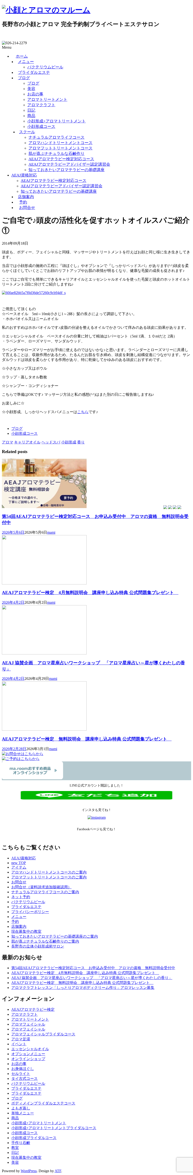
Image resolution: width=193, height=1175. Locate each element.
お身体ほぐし (22, 1069)
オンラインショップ (28, 1059)
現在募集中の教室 (26, 931)
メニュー (26, 61)
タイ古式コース (24, 1079)
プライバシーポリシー (30, 912)
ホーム (22, 56)
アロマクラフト (41, 105)
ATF (58, 1171)
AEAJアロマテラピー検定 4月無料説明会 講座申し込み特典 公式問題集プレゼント (90, 592)
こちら (82, 412)
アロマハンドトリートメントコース (60, 143)
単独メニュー (22, 1113)
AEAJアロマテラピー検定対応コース (61, 159)
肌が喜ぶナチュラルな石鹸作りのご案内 (45, 941)
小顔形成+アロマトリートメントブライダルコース (53, 1128)
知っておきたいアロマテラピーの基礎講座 (66, 170)
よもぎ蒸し (20, 1108)
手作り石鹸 (20, 1143)
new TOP (18, 863)
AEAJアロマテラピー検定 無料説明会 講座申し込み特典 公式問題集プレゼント (87, 738)
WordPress (29, 1171)
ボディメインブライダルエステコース (43, 1103)
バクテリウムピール (45, 67)
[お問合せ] (22, 754)
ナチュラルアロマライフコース (56, 137)
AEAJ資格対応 (24, 175)
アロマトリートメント (47, 99)
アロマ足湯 (20, 1039)
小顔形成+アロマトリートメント (56, 121)
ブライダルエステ (34, 72)
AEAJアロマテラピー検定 (33, 1009)
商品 (31, 116)
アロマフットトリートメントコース (60, 148)
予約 (23, 202)
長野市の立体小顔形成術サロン (37, 946)
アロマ (7, 442)
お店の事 (35, 94)
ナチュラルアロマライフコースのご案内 (45, 892)
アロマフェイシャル (28, 1024)
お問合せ (27, 207)
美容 (31, 88)
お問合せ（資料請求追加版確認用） (41, 887)
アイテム (18, 867)
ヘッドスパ (50, 442)
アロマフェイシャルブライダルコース (43, 1034)
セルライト (20, 1074)
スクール (27, 132)
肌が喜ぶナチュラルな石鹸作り (56, 153)
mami (51, 532)
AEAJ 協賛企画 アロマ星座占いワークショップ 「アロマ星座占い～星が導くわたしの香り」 (91, 978)
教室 (15, 1148)
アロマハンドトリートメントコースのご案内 (49, 872)
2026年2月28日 (14, 749)
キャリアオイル (27, 442)
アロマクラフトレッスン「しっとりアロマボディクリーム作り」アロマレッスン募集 (82, 988)
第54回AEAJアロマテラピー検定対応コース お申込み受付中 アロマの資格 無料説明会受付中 (93, 968)
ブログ (24, 78)
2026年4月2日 (13, 602)
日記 (31, 110)
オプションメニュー (28, 1054)
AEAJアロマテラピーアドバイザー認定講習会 (69, 164)
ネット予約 (20, 897)
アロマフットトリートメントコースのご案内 (49, 877)
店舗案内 (26, 197)
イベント (18, 1044)
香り (81, 442)
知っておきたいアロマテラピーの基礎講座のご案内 (54, 936)
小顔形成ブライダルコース (33, 1138)
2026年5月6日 (13, 532)
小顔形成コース (41, 126)
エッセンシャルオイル (30, 1049)
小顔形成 (68, 442)
